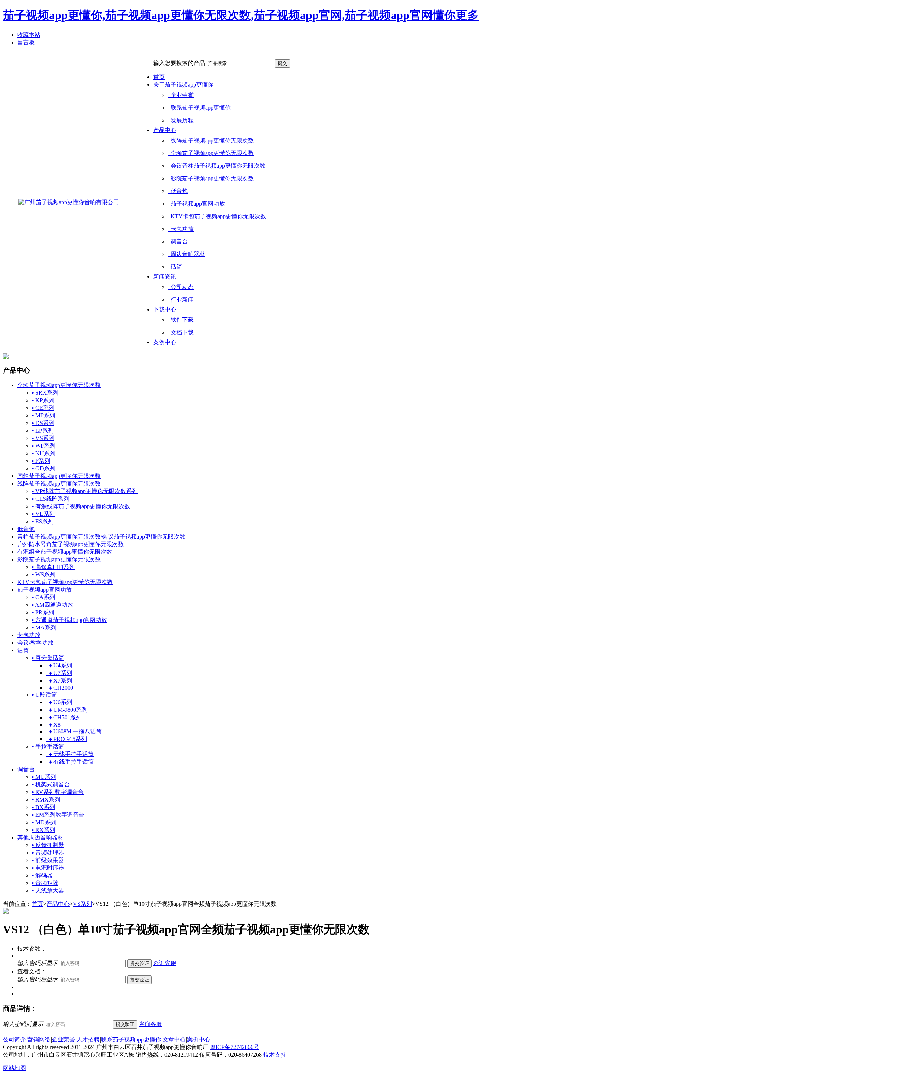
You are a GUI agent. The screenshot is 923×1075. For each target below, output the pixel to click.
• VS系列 (43, 438)
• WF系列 (44, 446)
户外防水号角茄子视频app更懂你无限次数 (70, 544)
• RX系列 (43, 830)
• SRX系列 (45, 393)
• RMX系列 (46, 800)
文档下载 (181, 332)
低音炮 (178, 191)
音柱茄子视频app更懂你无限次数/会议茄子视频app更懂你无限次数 (101, 537)
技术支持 (274, 1055)
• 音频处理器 (48, 853)
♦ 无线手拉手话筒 (70, 754)
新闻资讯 (164, 276)
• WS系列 (44, 574)
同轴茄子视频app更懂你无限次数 (59, 476)
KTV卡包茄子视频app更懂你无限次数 (217, 216)
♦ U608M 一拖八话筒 (74, 731)
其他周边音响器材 (40, 837)
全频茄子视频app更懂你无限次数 (211, 153)
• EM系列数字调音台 (58, 815)
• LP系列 (43, 430)
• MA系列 (44, 627)
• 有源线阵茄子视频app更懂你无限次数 (81, 506)
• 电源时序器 (48, 868)
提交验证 (139, 963)
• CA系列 (43, 597)
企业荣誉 (181, 95)
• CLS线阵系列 (50, 499)
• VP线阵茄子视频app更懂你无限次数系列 (85, 491)
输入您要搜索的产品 (179, 63)
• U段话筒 (44, 695)
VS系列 (82, 904)
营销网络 (38, 1039)
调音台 (178, 241)
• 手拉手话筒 (48, 746)
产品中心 (164, 130)
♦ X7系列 (59, 680)
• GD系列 (44, 468)
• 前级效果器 (48, 860)
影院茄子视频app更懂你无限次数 (211, 178)
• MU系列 (44, 777)
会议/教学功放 (35, 643)
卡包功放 (181, 229)
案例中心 (164, 342)
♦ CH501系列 (64, 717)
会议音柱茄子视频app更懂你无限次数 (216, 166)
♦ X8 (53, 724)
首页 (159, 77)
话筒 (175, 267)
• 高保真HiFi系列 (53, 567)
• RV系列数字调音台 (58, 792)
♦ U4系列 (59, 665)
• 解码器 (42, 875)
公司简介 (14, 1039)
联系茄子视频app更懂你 (199, 108)
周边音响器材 (186, 254)
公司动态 (181, 287)
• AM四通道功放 (52, 605)
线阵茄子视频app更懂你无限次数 (211, 140)
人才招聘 (88, 1039)
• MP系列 (43, 415)
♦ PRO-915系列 (66, 739)
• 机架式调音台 (51, 784)
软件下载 (181, 320)
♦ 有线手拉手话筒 (70, 762)
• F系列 (41, 461)
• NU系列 (44, 453)
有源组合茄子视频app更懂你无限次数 (64, 552)
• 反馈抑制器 (48, 845)
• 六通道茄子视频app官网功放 (69, 620)
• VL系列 (43, 514)
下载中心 (164, 309)
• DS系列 (43, 423)
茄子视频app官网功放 (196, 204)
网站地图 (14, 1068)
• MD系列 (44, 822)
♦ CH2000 (59, 688)
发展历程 (181, 120)
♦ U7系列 (59, 673)
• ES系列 (43, 521)
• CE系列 (43, 408)
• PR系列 (43, 612)
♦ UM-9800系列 (67, 710)
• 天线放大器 (48, 890)
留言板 (26, 42)
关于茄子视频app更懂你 (183, 85)
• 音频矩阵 (45, 883)
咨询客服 (164, 963)
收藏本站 (28, 35)
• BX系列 (43, 807)
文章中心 (174, 1039)
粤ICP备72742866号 (234, 1047)
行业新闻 (181, 300)
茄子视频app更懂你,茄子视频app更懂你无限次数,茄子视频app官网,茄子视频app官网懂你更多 (241, 15)
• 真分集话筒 (48, 658)
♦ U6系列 (59, 702)
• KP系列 (43, 400)
